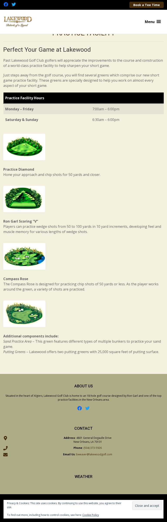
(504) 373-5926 (93, 448)
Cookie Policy (90, 515)
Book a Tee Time (146, 5)
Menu (150, 21)
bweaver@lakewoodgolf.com (94, 454)
